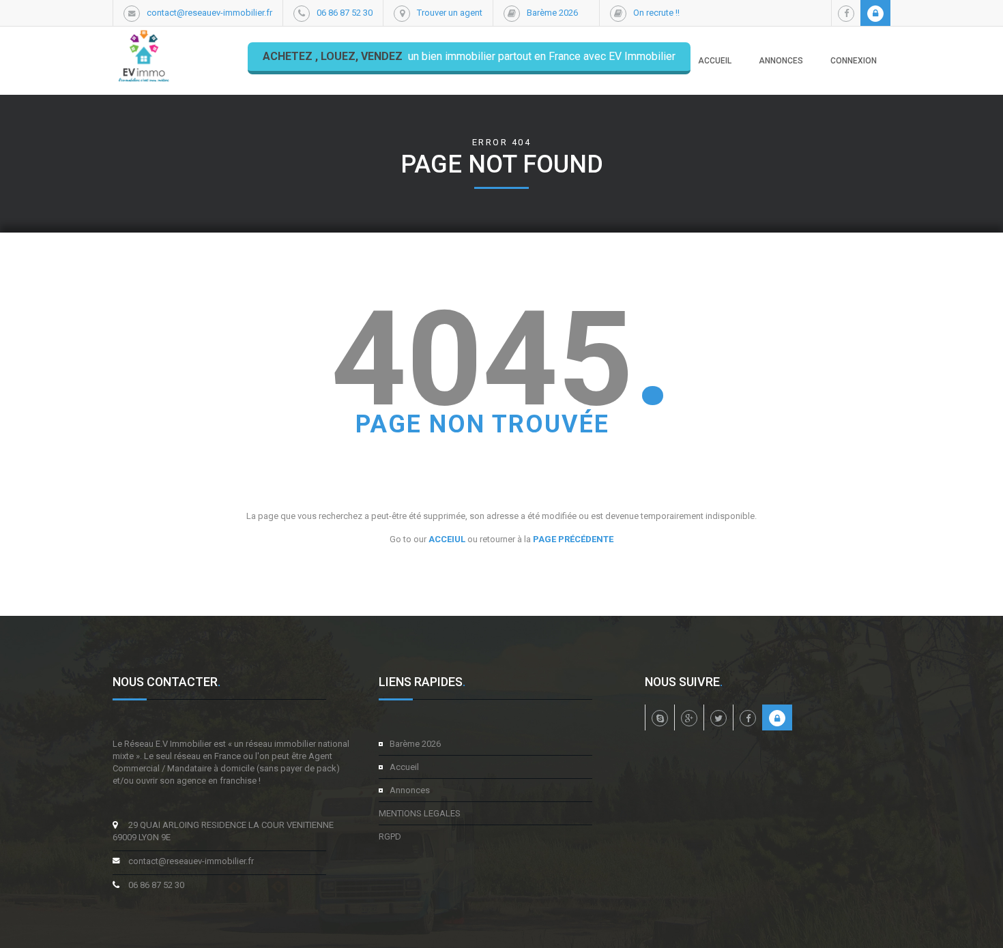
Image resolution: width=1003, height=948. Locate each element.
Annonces (410, 790)
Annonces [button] (781, 60)
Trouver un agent (449, 13)
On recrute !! (656, 13)
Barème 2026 (552, 13)
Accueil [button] (714, 60)
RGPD (390, 836)
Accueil (404, 767)
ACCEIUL (446, 539)
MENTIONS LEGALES (420, 813)
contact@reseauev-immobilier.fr (209, 13)
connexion (853, 60)
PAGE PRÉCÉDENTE (573, 539)
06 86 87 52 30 (345, 13)
